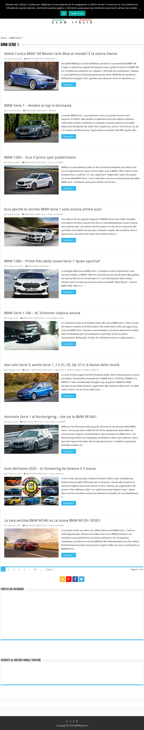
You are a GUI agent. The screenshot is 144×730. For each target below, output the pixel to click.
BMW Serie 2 (60, 370)
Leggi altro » (68, 84)
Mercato (52, 111)
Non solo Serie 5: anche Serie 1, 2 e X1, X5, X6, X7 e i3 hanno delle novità (61, 365)
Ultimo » (50, 569)
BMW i (27, 370)
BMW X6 (87, 370)
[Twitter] (81, 579)
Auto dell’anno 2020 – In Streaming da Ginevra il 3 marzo (50, 468)
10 (35, 569)
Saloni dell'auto (57, 474)
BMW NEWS (39, 59)
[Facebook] (75, 579)
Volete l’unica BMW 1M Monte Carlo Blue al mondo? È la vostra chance (60, 54)
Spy (47, 422)
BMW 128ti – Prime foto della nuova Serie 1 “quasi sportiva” (52, 261)
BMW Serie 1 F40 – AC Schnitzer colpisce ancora (42, 313)
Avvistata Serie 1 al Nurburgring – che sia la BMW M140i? (50, 417)
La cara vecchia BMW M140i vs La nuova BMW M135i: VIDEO (52, 520)
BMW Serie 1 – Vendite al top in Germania (37, 105)
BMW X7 (95, 370)
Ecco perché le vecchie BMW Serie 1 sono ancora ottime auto (53, 209)
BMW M (30, 59)
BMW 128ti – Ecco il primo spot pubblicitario (40, 157)
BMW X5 (79, 370)
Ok (63, 13)
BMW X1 (70, 370)
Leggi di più (77, 13)
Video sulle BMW (55, 162)
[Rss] (62, 579)
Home (4, 38)
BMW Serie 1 (51, 59)
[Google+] (69, 579)
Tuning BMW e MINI (55, 318)
